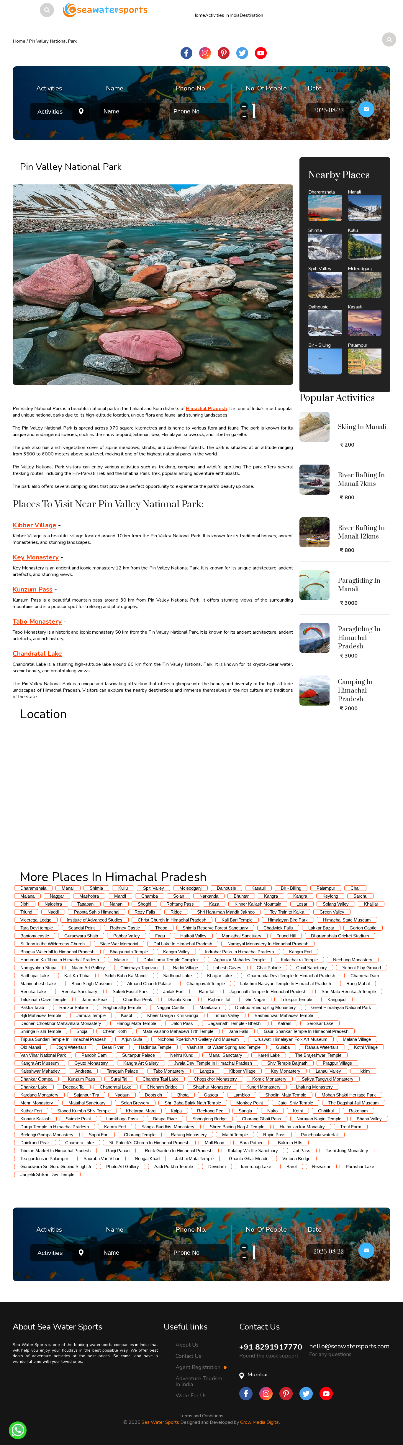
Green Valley (332, 911)
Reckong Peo (210, 1110)
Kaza (214, 903)
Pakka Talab (32, 1007)
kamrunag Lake (256, 1166)
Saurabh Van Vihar (101, 1158)
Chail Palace (269, 967)
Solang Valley (336, 903)
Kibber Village (34, 525)
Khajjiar (371, 903)
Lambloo (241, 1094)
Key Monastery (36, 557)
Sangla (245, 1110)
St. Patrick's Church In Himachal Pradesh (149, 1142)
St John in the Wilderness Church (52, 943)
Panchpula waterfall (319, 1134)
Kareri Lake (269, 1055)
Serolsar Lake (320, 1023)
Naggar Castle (170, 1007)
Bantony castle (34, 935)
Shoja (81, 1031)
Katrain (284, 1023)
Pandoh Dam (94, 1055)
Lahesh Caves (227, 967)
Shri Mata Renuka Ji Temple (349, 991)
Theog (161, 927)
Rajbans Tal (219, 999)
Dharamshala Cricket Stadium (340, 935)
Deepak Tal (73, 1086)
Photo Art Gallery (122, 1166)
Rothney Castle (125, 927)
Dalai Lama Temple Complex (171, 959)
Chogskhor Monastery (215, 1078)
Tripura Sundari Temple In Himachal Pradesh (63, 1039)
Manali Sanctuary (225, 1055)
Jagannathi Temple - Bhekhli (235, 1023)
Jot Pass (301, 1150)
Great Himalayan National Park (341, 1007)
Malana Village (357, 1039)
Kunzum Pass (33, 589)
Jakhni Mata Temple (194, 1158)
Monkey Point (249, 1102)
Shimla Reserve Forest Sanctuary (215, 927)
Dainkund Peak (35, 1142)
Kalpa (176, 1110)
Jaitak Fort (173, 991)
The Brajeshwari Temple (318, 1055)
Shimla (96, 888)
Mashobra (89, 896)
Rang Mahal (358, 983)
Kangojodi (336, 999)
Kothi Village (366, 1047)
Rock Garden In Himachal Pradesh (178, 1150)
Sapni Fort (99, 1134)
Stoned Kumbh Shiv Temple (84, 1110)
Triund (26, 911)
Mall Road (214, 1142)
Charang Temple (139, 1134)
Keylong (330, 896)
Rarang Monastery (189, 1134)
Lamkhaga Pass (122, 1118)
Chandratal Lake (37, 653)
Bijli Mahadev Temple (40, 1015)
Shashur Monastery (212, 1086)
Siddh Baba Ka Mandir (126, 975)
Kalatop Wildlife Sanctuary (253, 1150)
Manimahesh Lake (38, 983)
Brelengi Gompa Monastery (46, 1134)
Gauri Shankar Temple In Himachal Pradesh (306, 1031)
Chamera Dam (364, 975)
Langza (207, 1071)
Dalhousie (226, 888)
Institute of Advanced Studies (94, 919)
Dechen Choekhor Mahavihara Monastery (60, 1023)
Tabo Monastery (37, 621)
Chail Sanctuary (311, 967)
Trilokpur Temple (296, 999)
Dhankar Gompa (36, 1078)
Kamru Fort (115, 1126)
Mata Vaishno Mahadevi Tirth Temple (177, 1031)
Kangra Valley (176, 951)
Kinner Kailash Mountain (258, 903)
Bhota (183, 1094)
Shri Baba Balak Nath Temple (193, 1102)
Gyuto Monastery (91, 1063)
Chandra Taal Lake (160, 1078)
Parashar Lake (360, 1166)
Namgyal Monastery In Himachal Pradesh (267, 943)
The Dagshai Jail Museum (353, 1102)
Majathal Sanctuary (87, 1102)
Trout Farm (350, 1126)
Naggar (57, 896)
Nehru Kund (181, 1055)
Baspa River (165, 1118)
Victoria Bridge (296, 1158)
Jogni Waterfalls (71, 1047)
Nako (272, 1110)
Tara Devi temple (36, 927)
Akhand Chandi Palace (149, 983)
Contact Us (188, 1356)
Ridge (176, 911)
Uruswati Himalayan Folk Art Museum (290, 1039)
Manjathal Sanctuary (241, 935)
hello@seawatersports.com (349, 1346)
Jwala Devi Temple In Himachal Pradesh (213, 1063)
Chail (355, 888)
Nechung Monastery (352, 959)
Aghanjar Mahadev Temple (240, 959)
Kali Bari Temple (237, 919)
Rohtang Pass (180, 903)
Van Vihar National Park (43, 1055)
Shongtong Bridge (209, 1118)
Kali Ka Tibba (76, 975)
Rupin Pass (274, 1134)
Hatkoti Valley (193, 935)
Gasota (211, 1094)
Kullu (123, 888)
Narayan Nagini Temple (318, 1118)
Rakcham (358, 1110)
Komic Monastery (269, 1078)
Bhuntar (241, 896)
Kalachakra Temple (299, 959)
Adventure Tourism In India (199, 1381)
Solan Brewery (135, 1102)
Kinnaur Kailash (35, 1118)
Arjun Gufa (132, 1039)
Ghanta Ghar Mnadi (248, 1158)
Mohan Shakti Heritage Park (349, 1094)
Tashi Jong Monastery (347, 1150)
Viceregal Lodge (35, 919)
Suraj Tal (119, 1078)
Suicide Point (78, 1118)
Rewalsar (321, 1166)
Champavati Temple (205, 983)
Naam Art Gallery (88, 967)
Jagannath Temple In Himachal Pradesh (268, 991)
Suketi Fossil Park (130, 991)
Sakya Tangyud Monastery (327, 1078)
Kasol (126, 1015)
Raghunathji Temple (122, 1007)
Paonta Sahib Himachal (96, 911)
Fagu (160, 935)
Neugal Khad (147, 1158)
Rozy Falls (145, 911)
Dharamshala (33, 888)
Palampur (326, 888)
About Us (187, 1344)
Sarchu (360, 896)
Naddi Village (185, 967)
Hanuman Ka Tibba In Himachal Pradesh (59, 959)
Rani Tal (206, 991)
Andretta (83, 1071)
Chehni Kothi (115, 1031)
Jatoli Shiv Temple (295, 1102)
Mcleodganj (190, 888)
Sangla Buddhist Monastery (167, 1126)
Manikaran (209, 1007)
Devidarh (217, 1166)
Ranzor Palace (73, 1007)
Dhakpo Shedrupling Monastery (265, 1007)
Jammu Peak (95, 999)
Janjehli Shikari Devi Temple (47, 1174)
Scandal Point (81, 927)
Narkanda (208, 896)
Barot (291, 1166)
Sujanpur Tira (86, 1094)
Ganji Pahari (118, 1150)
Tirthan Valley (226, 1015)
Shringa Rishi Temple (40, 1031)
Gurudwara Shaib (81, 935)
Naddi (53, 911)
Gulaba (283, 1047)
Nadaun (122, 1094)
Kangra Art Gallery (141, 1063)
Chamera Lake (79, 1142)
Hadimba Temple (155, 1047)
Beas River (113, 1047)
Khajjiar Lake (219, 975)
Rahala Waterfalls (322, 1047)
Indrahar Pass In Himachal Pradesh (239, 951)
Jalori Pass (182, 1023)
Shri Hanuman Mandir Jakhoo (226, 911)
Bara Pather (251, 1142)
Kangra (271, 896)
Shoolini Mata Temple (285, 1094)
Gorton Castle (363, 927)
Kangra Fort (300, 951)
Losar (301, 903)
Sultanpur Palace (138, 1055)
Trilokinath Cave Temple (43, 999)
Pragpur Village (337, 1063)
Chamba (149, 896)
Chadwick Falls (278, 927)
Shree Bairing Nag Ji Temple (237, 1126)
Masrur (121, 959)
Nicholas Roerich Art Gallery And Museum (198, 1039)
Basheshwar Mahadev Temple (284, 1015)
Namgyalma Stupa (38, 967)
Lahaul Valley (328, 1071)
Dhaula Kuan (180, 999)
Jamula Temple (91, 1015)
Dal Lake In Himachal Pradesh (182, 943)
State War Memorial (119, 943)
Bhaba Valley (369, 1118)
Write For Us (191, 1395)
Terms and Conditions (201, 1416)
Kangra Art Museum (39, 1063)
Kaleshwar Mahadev (40, 1071)
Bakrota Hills (290, 1142)
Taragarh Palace (122, 1071)
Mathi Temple (235, 1134)
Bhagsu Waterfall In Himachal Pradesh (57, 951)
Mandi (120, 896)
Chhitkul (326, 1110)
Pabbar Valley (126, 935)
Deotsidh (153, 1094)
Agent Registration (199, 1367)
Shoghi (144, 903)
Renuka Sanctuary (79, 991)
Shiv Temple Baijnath (287, 1063)
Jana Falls (238, 1031)
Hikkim (363, 1071)
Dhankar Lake (33, 1086)
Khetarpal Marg (140, 1110)
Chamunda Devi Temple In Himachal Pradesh (291, 975)
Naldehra (53, 903)
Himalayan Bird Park (288, 919)
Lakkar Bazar (321, 927)
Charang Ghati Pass (261, 1118)
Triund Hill (286, 935)
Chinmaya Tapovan (139, 967)
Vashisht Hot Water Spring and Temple (224, 1047)
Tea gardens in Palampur (44, 1158)
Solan (178, 896)
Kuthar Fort (31, 1110)
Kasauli (258, 888)
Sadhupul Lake (177, 975)
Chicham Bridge (162, 1086)
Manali (68, 888)
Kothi (298, 1110)
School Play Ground (361, 967)
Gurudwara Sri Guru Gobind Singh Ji (55, 1166)
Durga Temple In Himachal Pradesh (54, 1126)
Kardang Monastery (39, 1094)
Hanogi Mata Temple (136, 1023)
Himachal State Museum (347, 919)
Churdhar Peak (137, 999)
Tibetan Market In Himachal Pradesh (55, 1150)
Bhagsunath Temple (129, 951)
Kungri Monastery (263, 1086)
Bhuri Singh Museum (91, 983)
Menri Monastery (36, 1102)
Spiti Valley (153, 888)
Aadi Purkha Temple (173, 1166)
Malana (27, 896)
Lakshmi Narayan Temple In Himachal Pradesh (285, 983)
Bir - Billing (291, 888)
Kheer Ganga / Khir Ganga (172, 1015)
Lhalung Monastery (314, 1086)
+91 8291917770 (270, 1347)
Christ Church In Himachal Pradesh (172, 919)
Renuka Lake (33, 991)
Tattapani (85, 903)
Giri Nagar (255, 999)
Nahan (116, 903)
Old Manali (30, 1047)
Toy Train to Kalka (287, 911)
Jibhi (24, 903)
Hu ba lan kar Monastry (302, 1126)
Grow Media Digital (260, 1422)
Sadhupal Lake (34, 975)
